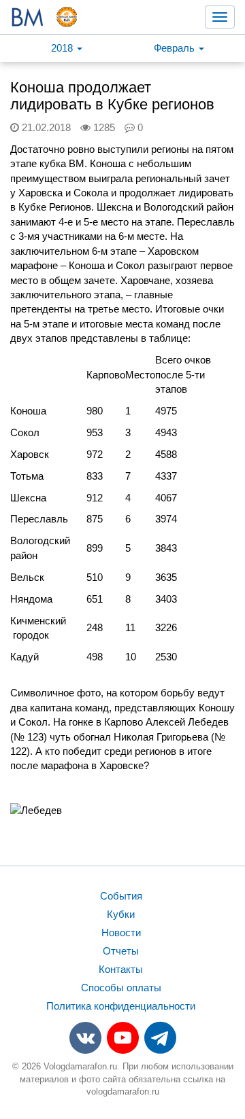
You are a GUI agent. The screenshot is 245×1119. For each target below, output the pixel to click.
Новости (121, 932)
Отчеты (121, 951)
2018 (63, 48)
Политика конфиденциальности (120, 1006)
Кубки (121, 914)
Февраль (175, 48)
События (121, 896)
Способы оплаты (121, 987)
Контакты (121, 969)
